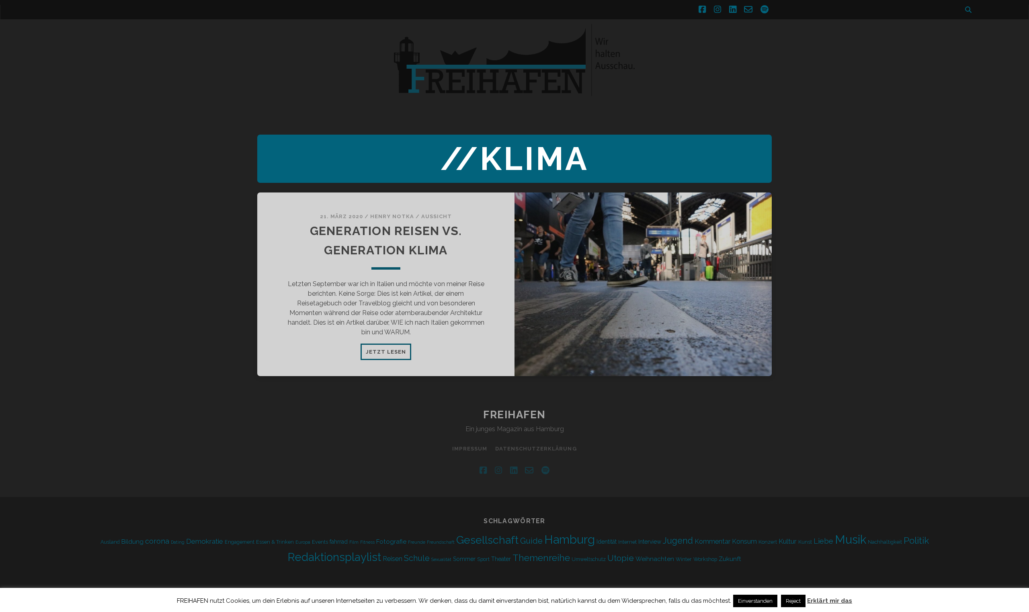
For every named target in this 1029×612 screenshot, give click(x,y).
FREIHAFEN (514, 415)
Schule (417, 558)
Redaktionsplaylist (334, 557)
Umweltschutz (589, 559)
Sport (483, 559)
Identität (606, 541)
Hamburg (569, 540)
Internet (627, 542)
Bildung (132, 541)
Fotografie (391, 541)
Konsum (744, 541)
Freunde (416, 542)
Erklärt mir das (829, 600)
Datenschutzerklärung (536, 449)
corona (157, 541)
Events (320, 542)
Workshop (705, 559)
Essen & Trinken (275, 542)
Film (354, 542)
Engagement (239, 542)
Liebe (823, 540)
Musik (850, 539)
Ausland (110, 542)
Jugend (678, 541)
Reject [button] (793, 601)
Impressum (469, 449)
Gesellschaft (487, 540)
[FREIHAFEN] (651, 101)
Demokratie (204, 541)
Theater (501, 559)
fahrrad (339, 541)
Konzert (767, 542)
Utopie (620, 558)
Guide (531, 541)
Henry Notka (392, 216)
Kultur (788, 541)
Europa (302, 542)
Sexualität (441, 559)
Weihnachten (654, 559)
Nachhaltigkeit (885, 542)
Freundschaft (441, 542)
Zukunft (730, 559)
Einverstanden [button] (755, 601)
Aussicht (436, 216)
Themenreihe (541, 557)
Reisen (392, 559)
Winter (684, 559)
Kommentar (712, 541)
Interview (649, 541)
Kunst (805, 542)
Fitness (367, 542)
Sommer (464, 559)
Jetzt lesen (388, 354)
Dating (177, 542)
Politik (916, 540)
